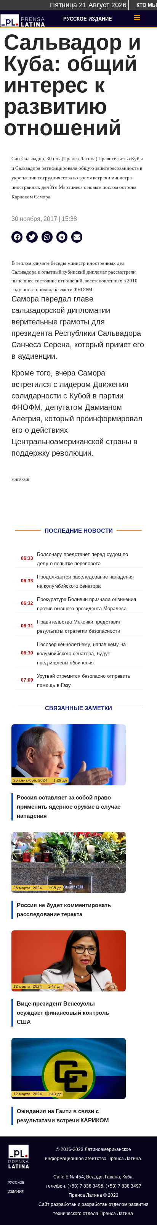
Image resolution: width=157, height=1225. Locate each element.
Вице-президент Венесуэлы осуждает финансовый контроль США (63, 1012)
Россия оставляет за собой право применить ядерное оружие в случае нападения (68, 806)
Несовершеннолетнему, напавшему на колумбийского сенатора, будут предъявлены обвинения (81, 654)
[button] (16, 236)
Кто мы (146, 5)
